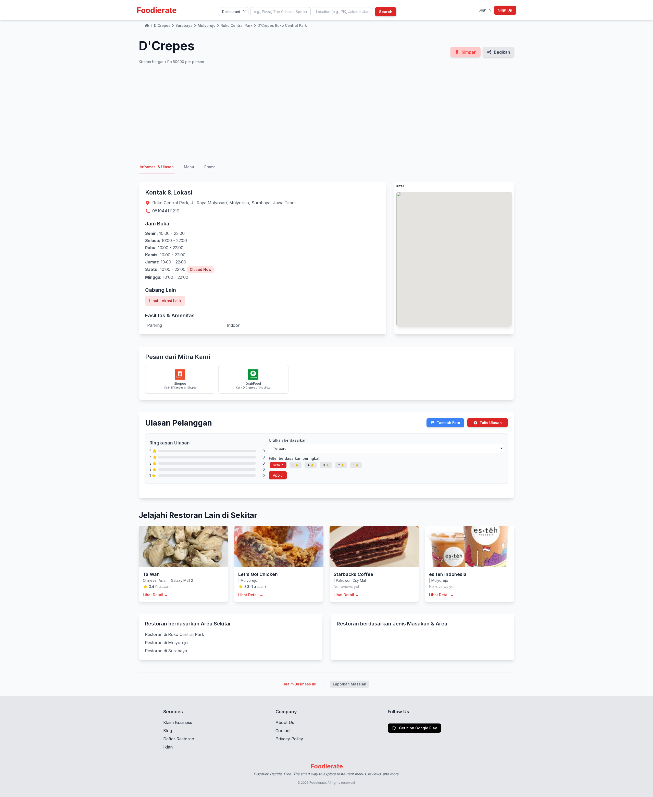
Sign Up (505, 10)
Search (385, 11)
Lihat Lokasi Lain (165, 300)
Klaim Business (177, 722)
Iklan (168, 747)
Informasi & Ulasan (157, 167)
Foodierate (157, 10)
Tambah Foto (448, 422)
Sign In (485, 10)
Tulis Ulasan (491, 422)
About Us (284, 722)
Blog (167, 730)
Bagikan (502, 52)
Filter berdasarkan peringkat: (295, 458)
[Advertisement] (326, 112)
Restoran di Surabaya (166, 650)
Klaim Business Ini (300, 684)
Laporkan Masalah (349, 684)
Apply (278, 475)
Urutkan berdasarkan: (288, 440)
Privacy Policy (289, 738)
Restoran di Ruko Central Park (174, 634)
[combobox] (280, 11)
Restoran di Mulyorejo (166, 642)
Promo (210, 167)
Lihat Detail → (155, 595)
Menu (189, 167)
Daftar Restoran (178, 738)
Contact (283, 730)
